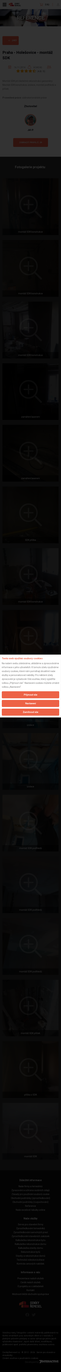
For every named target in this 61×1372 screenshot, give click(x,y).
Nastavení (30, 703)
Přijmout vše (30, 694)
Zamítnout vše (30, 712)
